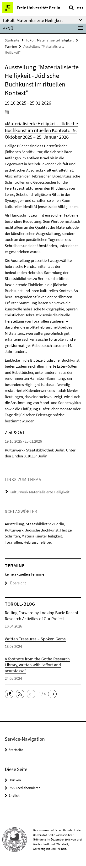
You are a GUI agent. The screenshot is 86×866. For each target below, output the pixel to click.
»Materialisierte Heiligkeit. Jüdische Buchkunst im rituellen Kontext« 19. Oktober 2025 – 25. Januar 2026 (41, 130)
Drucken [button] (15, 780)
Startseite (12, 40)
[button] (10, 693)
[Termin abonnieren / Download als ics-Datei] (43, 112)
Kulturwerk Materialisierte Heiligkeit (40, 492)
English (14, 795)
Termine (11, 46)
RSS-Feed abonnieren (24, 787)
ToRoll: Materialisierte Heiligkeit (50, 40)
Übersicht (18, 583)
